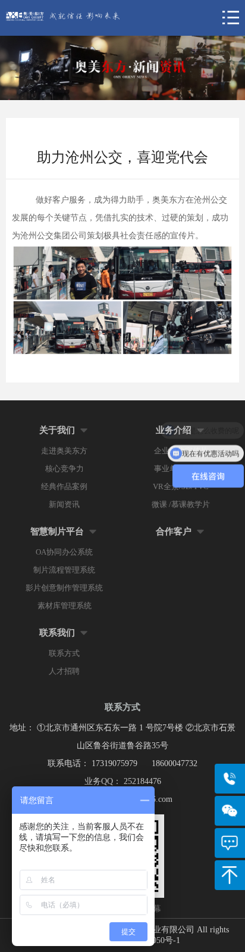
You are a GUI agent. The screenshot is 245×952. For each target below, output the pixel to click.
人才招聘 (64, 671)
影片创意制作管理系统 (64, 587)
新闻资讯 (64, 504)
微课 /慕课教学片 (181, 504)
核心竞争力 (64, 468)
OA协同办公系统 (64, 551)
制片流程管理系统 (64, 569)
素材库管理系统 (64, 605)
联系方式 (64, 653)
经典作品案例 (64, 486)
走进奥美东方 (64, 450)
